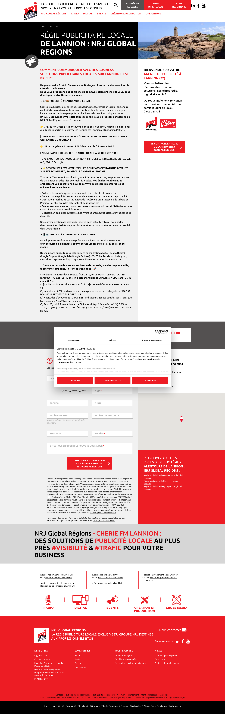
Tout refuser (75, 380)
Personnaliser (111, 380)
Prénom (57, 403)
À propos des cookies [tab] (152, 340)
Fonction (55, 433)
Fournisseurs (80, 666)
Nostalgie (95, 706)
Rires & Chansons (121, 706)
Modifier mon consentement (125, 694)
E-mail (101, 403)
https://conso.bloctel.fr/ (104, 520)
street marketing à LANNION (58, 577)
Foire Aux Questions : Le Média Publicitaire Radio (48, 664)
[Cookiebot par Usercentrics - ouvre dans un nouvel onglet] (156, 332)
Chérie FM (58, 574)
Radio (75, 13)
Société (101, 433)
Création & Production (126, 13)
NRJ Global (78, 706)
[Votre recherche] (116, 5)
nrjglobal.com (40, 655)
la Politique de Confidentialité (103, 512)
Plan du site (164, 694)
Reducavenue (175, 706)
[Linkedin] (193, 5)
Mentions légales (149, 694)
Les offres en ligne (123, 655)
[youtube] (203, 5)
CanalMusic (162, 706)
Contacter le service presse (167, 663)
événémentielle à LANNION (166, 574)
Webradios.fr (137, 706)
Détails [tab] (112, 340)
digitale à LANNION (109, 574)
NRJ (87, 706)
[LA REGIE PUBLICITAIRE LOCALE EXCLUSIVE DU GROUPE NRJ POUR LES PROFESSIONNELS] (32, 11)
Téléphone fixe (59, 415)
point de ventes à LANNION (110, 577)
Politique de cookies (101, 694)
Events (101, 13)
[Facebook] (198, 5)
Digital (87, 13)
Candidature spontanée (125, 659)
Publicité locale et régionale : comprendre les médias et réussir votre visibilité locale (49, 672)
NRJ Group (66, 706)
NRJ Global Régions (53, 13)
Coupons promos (42, 659)
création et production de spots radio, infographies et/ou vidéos (57, 584)
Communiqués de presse (166, 655)
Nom (100, 390)
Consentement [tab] (73, 340)
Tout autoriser (150, 380)
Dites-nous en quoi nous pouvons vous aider (77, 445)
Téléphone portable (107, 415)
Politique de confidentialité (77, 694)
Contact (59, 694)
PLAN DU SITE (41, 679)
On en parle (160, 659)
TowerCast (150, 706)
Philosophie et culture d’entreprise (130, 663)
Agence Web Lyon (177, 697)
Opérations (153, 13)
